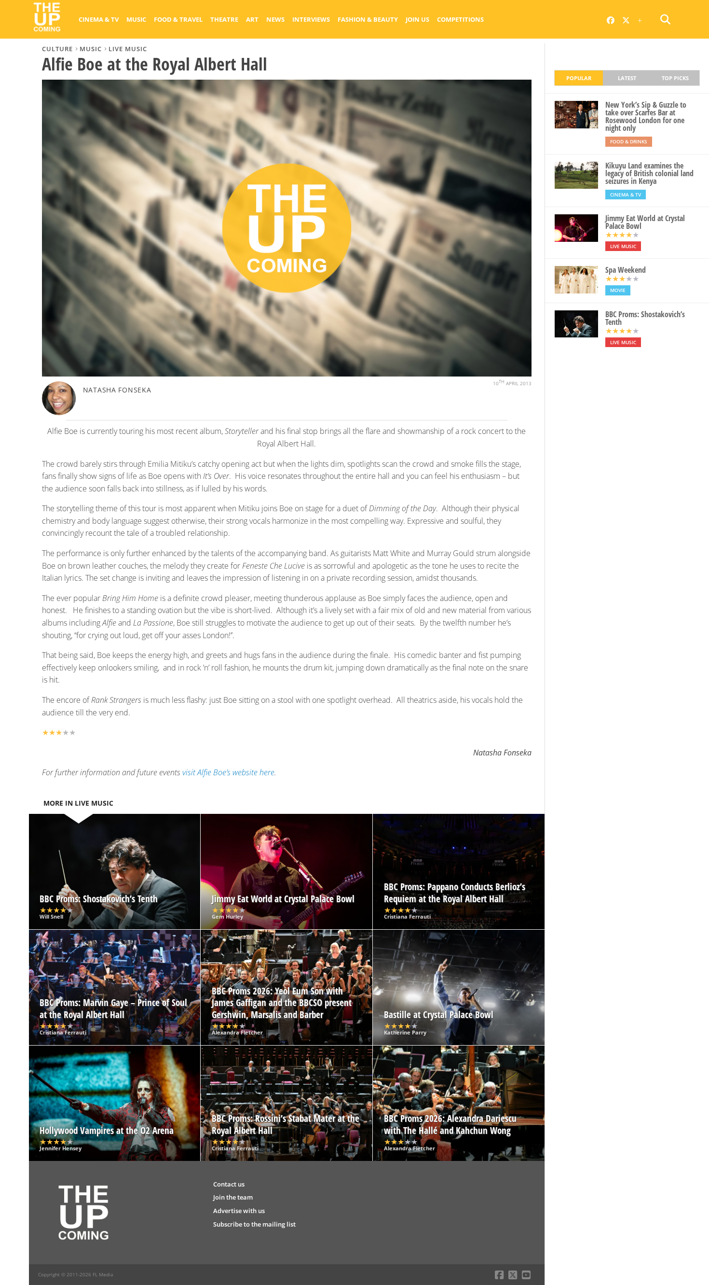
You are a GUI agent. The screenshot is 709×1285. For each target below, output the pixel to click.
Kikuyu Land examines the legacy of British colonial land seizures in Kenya (649, 173)
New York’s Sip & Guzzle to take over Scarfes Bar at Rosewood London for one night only (645, 116)
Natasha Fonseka (117, 389)
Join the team (233, 1197)
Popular (578, 78)
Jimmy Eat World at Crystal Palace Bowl (645, 222)
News (275, 19)
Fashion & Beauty (368, 19)
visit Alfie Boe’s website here (228, 772)
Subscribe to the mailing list (254, 1224)
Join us (417, 19)
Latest (627, 78)
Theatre (224, 19)
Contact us (229, 1184)
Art (252, 19)
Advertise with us (239, 1210)
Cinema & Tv (99, 19)
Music (136, 19)
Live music (128, 48)
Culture (57, 48)
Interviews (311, 19)
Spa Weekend (625, 270)
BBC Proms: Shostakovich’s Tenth (645, 318)
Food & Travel (178, 19)
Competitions (460, 19)
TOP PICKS (675, 78)
